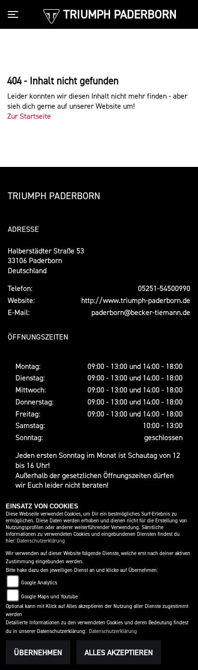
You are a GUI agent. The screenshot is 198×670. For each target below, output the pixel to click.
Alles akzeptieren (119, 652)
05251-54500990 (164, 288)
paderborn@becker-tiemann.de (140, 312)
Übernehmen (38, 652)
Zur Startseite (29, 116)
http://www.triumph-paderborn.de (135, 300)
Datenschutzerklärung (41, 541)
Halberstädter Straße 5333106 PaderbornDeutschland (46, 261)
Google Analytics (39, 583)
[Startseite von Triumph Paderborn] (51, 15)
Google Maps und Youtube (49, 597)
